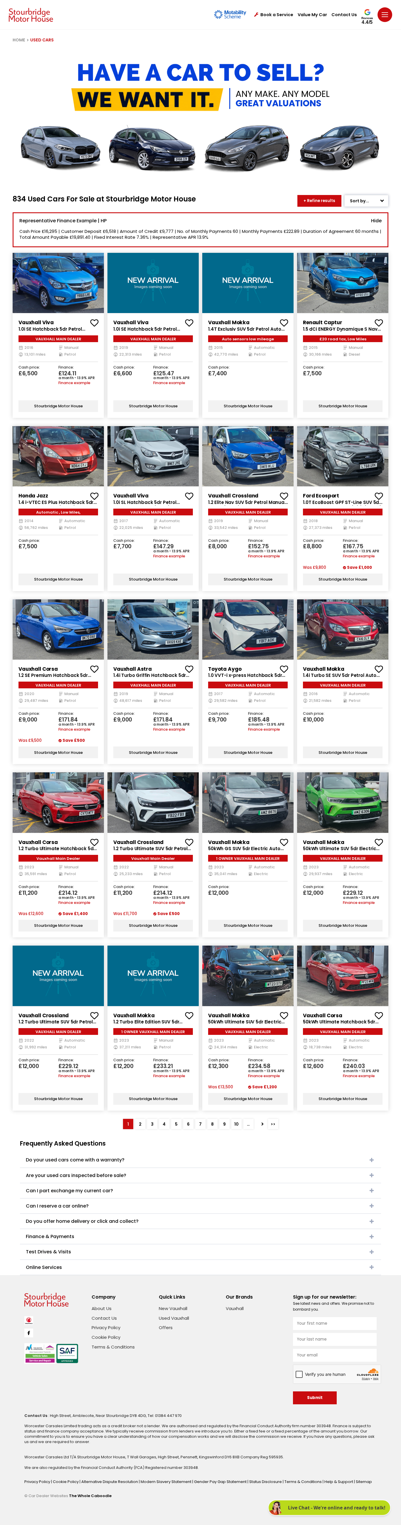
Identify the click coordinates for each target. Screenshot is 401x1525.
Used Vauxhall (174, 1318)
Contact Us (344, 15)
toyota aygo (224, 668)
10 (236, 1124)
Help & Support (339, 1481)
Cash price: (29, 367)
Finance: (66, 367)
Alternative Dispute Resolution (110, 1481)
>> (273, 1124)
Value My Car (312, 15)
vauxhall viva (36, 322)
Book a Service (276, 15)
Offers (166, 1327)
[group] (58, 283)
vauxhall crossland (233, 495)
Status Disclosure (266, 1481)
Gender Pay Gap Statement (220, 1481)
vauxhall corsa (38, 668)
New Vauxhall (173, 1308)
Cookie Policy (106, 1337)
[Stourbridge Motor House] (31, 15)
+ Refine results (319, 201)
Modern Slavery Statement (166, 1481)
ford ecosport (321, 495)
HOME (19, 40)
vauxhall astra (132, 668)
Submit (315, 1397)
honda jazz (33, 495)
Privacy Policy (106, 1327)
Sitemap (364, 1481)
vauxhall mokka (229, 322)
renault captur (322, 322)
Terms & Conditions (113, 1347)
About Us (102, 1308)
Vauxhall (235, 1308)
